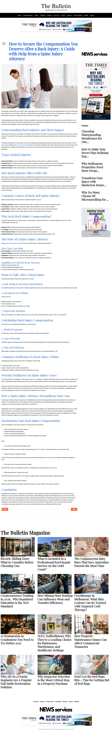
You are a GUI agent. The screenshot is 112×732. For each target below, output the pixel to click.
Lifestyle (42, 15)
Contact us (36, 701)
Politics (69, 15)
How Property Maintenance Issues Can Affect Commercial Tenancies (90, 641)
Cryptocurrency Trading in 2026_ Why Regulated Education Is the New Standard (17, 600)
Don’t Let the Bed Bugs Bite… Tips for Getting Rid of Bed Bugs (91, 679)
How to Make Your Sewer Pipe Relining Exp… (94, 152)
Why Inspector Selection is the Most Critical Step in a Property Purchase (54, 679)
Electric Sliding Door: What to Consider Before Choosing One (17, 562)
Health (86, 15)
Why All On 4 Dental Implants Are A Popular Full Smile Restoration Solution (16, 681)
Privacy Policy (49, 701)
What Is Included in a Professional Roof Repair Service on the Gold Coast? (54, 564)
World (63, 15)
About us (42, 701)
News (36, 15)
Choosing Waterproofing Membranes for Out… (91, 136)
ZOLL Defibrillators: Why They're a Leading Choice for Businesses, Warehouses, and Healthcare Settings (54, 643)
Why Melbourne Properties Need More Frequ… (92, 166)
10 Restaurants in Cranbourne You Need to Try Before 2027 (17, 639)
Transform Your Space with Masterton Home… (93, 181)
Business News (28, 15)
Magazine (56, 15)
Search (92, 15)
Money (49, 15)
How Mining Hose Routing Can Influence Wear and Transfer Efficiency (55, 598)
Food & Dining (78, 15)
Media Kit (76, 701)
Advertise (64, 701)
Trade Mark (58, 701)
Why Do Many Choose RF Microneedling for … (95, 195)
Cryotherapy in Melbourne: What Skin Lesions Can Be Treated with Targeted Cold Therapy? (90, 602)
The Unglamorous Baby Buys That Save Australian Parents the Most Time (91, 562)
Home (19, 15)
